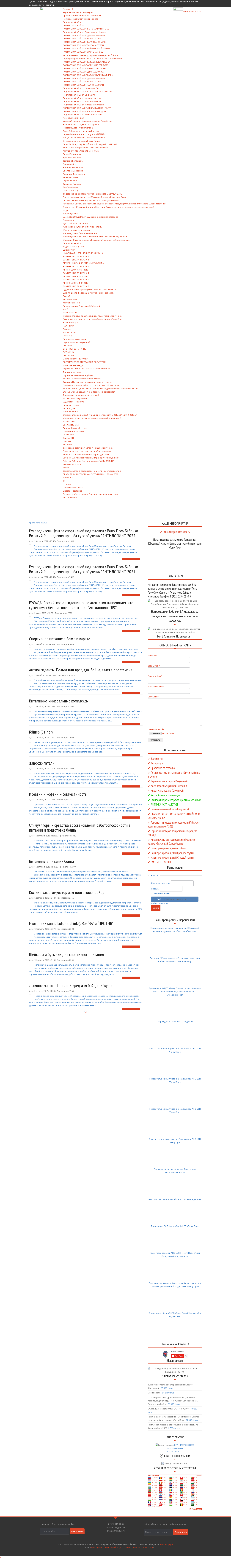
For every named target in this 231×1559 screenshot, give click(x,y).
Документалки (70, 299)
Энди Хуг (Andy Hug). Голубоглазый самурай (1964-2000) (90, 144)
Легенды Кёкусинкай (73, 117)
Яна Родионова (70, 187)
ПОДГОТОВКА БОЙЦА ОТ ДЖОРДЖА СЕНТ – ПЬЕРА (87, 108)
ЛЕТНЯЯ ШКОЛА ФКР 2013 (75, 269)
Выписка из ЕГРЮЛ (72, 464)
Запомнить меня (162, 893)
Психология (68, 355)
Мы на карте (69, 332)
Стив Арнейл (69, 164)
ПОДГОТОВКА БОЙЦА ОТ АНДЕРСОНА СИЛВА (84, 68)
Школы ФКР (69, 249)
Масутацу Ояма (70, 213)
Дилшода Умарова (72, 183)
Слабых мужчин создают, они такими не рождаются (89, 391)
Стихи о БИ (68, 438)
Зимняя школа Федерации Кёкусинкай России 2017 (88, 292)
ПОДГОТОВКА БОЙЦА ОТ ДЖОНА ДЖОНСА (83, 71)
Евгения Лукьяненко (73, 167)
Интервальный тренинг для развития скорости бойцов (90, 55)
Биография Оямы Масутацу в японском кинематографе (90, 216)
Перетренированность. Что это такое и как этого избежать (93, 58)
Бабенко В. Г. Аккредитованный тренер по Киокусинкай (91, 457)
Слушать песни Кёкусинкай (76, 342)
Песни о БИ (68, 434)
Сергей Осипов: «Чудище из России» (81, 131)
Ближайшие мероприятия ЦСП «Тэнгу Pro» (169, 1408)
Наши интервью (71, 405)
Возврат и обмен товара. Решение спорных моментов (90, 494)
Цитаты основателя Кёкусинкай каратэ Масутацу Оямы (91, 200)
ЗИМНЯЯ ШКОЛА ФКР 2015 (76, 279)
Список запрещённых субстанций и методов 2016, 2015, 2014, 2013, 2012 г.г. (100, 414)
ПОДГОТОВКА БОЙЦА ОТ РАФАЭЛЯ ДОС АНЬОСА (86, 61)
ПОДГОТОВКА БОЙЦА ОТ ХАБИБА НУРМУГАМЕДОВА (88, 75)
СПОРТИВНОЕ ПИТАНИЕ (74, 348)
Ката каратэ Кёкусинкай (75, 398)
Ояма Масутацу (70, 190)
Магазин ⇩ (68, 477)
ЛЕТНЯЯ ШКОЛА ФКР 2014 (75, 276)
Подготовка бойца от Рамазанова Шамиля (84, 32)
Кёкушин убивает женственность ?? (81, 150)
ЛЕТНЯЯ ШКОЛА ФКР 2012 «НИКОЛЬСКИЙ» (83, 263)
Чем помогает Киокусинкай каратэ (80, 18)
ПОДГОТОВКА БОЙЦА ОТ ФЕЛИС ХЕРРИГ (82, 38)
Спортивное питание (73, 431)
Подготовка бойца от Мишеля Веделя (82, 101)
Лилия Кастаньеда (72, 154)
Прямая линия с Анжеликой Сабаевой (81, 306)
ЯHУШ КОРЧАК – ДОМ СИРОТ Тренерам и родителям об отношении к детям (100, 388)
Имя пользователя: (161, 883)
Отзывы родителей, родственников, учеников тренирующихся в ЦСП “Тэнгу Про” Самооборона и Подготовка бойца (173, 1400)
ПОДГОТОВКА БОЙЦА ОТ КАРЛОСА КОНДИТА (84, 41)
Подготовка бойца (72, 22)
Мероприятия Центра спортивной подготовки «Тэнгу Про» (92, 315)
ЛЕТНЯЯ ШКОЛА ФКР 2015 (75, 282)
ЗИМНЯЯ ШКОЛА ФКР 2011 (76, 256)
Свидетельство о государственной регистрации (87, 451)
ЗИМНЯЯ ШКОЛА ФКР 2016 (76, 286)
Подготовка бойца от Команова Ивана (82, 114)
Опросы (67, 441)
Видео (66, 210)
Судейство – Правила (73, 401)
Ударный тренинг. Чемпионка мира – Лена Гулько (88, 121)
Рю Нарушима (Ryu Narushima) (78, 127)
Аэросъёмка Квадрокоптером (78, 12)
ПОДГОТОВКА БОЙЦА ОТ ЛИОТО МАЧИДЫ (83, 51)
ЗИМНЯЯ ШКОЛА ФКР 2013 (76, 266)
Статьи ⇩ (67, 335)
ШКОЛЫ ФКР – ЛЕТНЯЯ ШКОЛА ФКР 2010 (83, 253)
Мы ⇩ (65, 309)
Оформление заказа (73, 487)
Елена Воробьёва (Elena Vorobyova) (81, 124)
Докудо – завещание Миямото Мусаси (82, 378)
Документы (68, 444)
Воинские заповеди (73, 365)
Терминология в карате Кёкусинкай (81, 395)
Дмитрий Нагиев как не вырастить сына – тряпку (87, 381)
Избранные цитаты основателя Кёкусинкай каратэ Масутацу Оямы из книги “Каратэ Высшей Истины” (114, 203)
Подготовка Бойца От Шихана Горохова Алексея (87, 91)
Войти (156, 908)
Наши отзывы (70, 312)
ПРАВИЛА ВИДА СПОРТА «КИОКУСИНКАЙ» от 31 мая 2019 (90, 474)
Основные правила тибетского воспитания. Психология (91, 385)
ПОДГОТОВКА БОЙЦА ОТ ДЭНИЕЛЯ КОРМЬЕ (84, 35)
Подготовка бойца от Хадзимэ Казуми (82, 98)
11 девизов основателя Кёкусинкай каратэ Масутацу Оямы (93, 193)
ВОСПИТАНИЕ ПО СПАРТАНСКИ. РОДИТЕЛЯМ (84, 362)
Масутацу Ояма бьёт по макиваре (80, 233)
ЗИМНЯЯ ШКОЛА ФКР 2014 (76, 273)
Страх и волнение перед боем (78, 375)
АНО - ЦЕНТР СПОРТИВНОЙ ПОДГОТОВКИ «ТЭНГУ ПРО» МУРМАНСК (122, 1547)
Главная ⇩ (68, 9)
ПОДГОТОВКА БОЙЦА (73, 25)
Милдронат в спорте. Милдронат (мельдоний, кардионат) (92, 418)
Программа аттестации (74, 339)
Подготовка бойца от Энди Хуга (79, 94)
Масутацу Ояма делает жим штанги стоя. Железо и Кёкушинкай (95, 236)
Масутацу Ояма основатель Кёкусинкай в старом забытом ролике (96, 239)
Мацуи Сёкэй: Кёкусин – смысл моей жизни (84, 137)
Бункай (66, 296)
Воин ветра (68, 220)
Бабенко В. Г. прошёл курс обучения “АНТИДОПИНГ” (88, 461)
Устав (66, 467)
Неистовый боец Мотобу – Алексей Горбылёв (85, 147)
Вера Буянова (70, 180)
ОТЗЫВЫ (67, 484)
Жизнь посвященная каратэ (77, 230)
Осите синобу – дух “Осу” (75, 358)
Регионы (67, 329)
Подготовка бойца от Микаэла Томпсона (83, 104)
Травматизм (69, 421)
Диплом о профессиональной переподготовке (86, 454)
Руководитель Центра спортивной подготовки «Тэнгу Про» (92, 319)
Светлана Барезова (73, 170)
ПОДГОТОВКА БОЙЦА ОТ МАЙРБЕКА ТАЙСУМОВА (86, 48)
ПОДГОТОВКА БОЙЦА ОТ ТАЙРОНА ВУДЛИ (83, 45)
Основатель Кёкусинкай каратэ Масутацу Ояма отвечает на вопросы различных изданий (108, 207)
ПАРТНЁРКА (68, 325)
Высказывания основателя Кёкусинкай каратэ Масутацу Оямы (94, 197)
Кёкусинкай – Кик (71, 302)
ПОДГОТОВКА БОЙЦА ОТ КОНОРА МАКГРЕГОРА (86, 28)
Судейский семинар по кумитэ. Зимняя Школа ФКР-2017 (90, 289)
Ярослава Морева (72, 157)
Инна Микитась (70, 177)
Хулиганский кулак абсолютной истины (82, 226)
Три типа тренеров (72, 372)
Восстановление (71, 424)
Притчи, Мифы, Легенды (75, 428)
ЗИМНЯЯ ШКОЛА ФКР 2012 (76, 259)
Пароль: (155, 888)
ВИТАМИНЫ (68, 352)
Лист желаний (70, 497)
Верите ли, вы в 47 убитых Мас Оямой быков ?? (86, 368)
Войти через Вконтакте (175, 899)
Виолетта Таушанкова (74, 174)
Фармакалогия (70, 411)
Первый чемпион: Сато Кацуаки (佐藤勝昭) (84, 134)
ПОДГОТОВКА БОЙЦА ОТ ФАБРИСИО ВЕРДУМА (85, 65)
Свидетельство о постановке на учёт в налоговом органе (92, 470)
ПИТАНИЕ (67, 345)
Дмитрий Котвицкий (73, 160)
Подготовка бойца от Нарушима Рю (81, 88)
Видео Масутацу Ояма (74, 246)
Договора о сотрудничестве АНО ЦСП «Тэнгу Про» (88, 447)
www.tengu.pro (166, 1544)
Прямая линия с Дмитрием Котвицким (82, 15)
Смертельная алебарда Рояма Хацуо (81, 140)
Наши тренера (70, 322)
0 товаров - (192, 11)
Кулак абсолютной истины (76, 223)
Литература (69, 408)
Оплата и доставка (72, 490)
